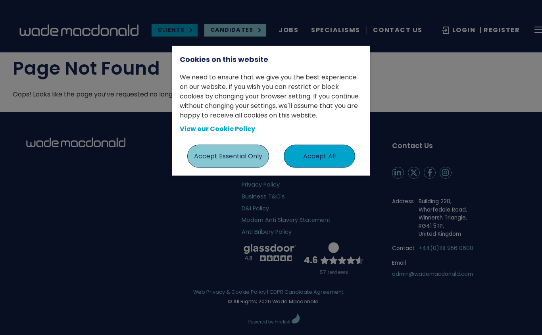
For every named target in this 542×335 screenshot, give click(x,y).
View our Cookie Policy (217, 128)
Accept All (319, 155)
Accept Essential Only (228, 155)
